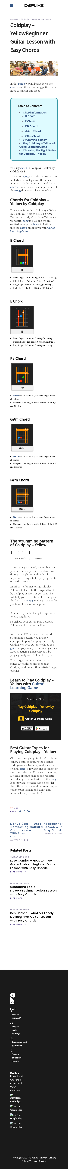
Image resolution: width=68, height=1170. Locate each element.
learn (36, 224)
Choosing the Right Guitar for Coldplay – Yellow (37, 152)
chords (14, 87)
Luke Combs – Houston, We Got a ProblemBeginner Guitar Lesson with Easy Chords (33, 864)
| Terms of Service (37, 1161)
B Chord (30, 116)
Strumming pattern (35, 140)
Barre (16, 395)
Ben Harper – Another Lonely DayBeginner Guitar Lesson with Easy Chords (32, 916)
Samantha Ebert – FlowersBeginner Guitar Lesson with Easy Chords (33, 890)
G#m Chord (33, 131)
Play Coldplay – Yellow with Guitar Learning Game (38, 145)
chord (23, 168)
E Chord (30, 121)
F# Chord (31, 126)
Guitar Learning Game (26, 685)
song (18, 190)
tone (22, 768)
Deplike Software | (39, 1157)
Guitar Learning (41, 19)
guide (21, 83)
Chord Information (34, 112)
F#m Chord (32, 136)
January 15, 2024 (20, 19)
